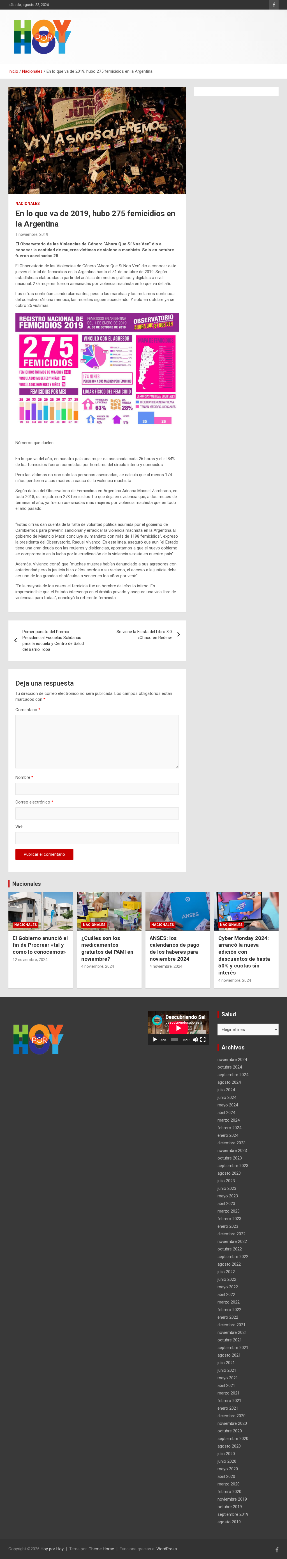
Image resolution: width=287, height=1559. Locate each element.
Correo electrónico (34, 802)
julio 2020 (226, 1453)
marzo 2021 (228, 1393)
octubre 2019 (229, 1506)
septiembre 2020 (232, 1438)
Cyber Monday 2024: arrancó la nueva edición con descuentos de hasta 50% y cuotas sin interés (244, 955)
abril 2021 (226, 1385)
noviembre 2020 (232, 1423)
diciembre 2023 (231, 1142)
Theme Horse (101, 1548)
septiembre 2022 (232, 1256)
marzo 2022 (228, 1302)
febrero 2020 (229, 1491)
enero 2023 (227, 1226)
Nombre (24, 777)
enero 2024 (227, 1135)
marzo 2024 (228, 1120)
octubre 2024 (229, 1067)
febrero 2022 (229, 1309)
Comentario (27, 709)
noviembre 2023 (232, 1150)
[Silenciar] (195, 1039)
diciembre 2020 (231, 1415)
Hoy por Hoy (52, 1548)
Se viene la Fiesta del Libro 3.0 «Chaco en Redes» (144, 634)
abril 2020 (226, 1476)
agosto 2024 (229, 1082)
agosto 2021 (229, 1355)
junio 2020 (226, 1461)
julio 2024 (226, 1089)
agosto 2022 (229, 1264)
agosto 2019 (229, 1521)
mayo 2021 (227, 1377)
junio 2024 (226, 1097)
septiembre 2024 (232, 1074)
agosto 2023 (229, 1173)
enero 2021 (227, 1408)
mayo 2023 (227, 1196)
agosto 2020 (229, 1446)
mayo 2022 (227, 1286)
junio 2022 (226, 1279)
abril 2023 (226, 1203)
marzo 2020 (228, 1484)
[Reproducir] (155, 1039)
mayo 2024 (227, 1105)
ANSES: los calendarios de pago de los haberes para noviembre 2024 (174, 948)
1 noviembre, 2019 (31, 234)
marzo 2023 (228, 1211)
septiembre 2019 (232, 1514)
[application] (178, 1028)
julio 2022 (226, 1271)
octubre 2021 (229, 1340)
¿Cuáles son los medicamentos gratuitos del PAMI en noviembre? (107, 948)
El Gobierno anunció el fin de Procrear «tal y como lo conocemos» (40, 945)
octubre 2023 (229, 1158)
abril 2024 (226, 1112)
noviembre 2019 (232, 1499)
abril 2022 (226, 1294)
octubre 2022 (229, 1249)
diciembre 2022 (231, 1233)
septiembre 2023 (232, 1165)
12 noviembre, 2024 (30, 959)
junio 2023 (226, 1188)
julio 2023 (226, 1180)
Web (19, 826)
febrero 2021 (229, 1400)
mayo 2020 (227, 1468)
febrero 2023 (229, 1218)
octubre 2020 (229, 1431)
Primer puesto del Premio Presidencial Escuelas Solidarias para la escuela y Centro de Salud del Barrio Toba (53, 640)
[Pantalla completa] (203, 1039)
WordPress (166, 1548)
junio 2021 (226, 1370)
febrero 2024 (229, 1127)
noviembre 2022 (232, 1241)
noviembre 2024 (232, 1059)
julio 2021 (226, 1362)
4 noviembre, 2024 (97, 966)
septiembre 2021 (232, 1347)
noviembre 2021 (232, 1332)
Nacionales (27, 203)
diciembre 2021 (231, 1324)
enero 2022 (227, 1317)
